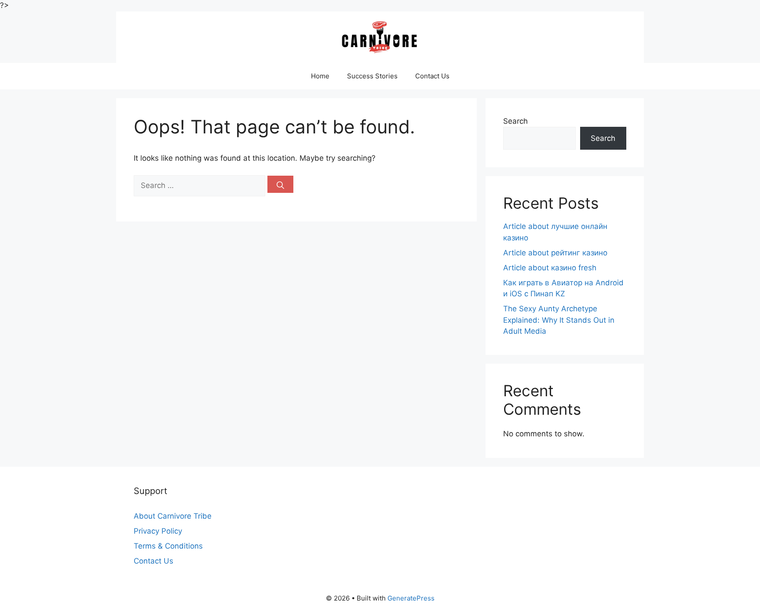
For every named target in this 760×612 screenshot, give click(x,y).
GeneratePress (411, 598)
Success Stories (372, 76)
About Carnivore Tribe (173, 516)
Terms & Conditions (168, 546)
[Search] (280, 184)
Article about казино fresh (549, 267)
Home (320, 76)
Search (515, 121)
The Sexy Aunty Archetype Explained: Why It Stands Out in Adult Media (558, 319)
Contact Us (432, 76)
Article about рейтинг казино (555, 252)
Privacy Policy (158, 531)
